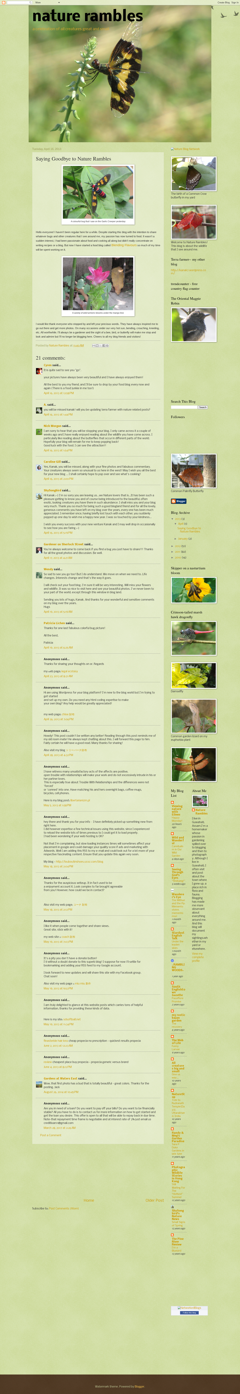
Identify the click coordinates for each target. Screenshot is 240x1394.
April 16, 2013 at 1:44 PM (58, 414)
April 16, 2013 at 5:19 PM (58, 533)
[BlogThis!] (97, 345)
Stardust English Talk (178, 936)
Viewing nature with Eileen (177, 810)
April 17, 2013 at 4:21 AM (58, 558)
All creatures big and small (178, 1067)
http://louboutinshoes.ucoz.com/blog (79, 861)
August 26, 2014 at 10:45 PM (61, 1092)
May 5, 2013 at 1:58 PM (57, 805)
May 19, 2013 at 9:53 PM (58, 988)
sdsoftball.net (72, 1019)
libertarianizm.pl (80, 800)
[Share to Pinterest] (107, 345)
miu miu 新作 (83, 983)
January (183, 539)
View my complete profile (198, 958)
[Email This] (94, 345)
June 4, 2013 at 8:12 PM (58, 1067)
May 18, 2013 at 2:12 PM (58, 909)
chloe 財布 (68, 714)
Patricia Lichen (54, 623)
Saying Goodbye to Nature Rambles (189, 530)
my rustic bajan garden (178, 1018)
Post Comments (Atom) (64, 1208)
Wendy (48, 569)
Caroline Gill (52, 462)
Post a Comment (50, 1135)
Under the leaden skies (177, 944)
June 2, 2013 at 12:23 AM (58, 1046)
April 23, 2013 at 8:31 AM (58, 676)
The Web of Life (177, 1042)
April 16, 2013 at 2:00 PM (58, 479)
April (181, 524)
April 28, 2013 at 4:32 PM (58, 755)
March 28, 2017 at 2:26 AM (60, 1128)
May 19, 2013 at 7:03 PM (58, 942)
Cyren (48, 365)
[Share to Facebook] (104, 345)
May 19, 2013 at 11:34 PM (58, 1024)
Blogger (139, 1386)
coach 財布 (68, 937)
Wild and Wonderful (178, 840)
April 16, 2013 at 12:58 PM (59, 393)
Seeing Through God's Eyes (177, 873)
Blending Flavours (124, 245)
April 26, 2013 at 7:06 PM (58, 719)
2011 (178, 552)
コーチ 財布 (80, 905)
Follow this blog (189, 1313)
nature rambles (87, 17)
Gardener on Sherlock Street (64, 544)
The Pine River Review (178, 1242)
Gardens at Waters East (60, 1078)
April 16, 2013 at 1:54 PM (58, 450)
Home (89, 1201)
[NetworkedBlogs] (189, 1308)
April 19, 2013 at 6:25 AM (58, 647)
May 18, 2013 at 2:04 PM (58, 866)
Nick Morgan (52, 426)
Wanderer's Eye (178, 896)
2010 (178, 557)
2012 (178, 546)
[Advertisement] (98, 1171)
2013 (178, 519)
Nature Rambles (202, 812)
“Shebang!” (178, 881)
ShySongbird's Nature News (178, 1215)
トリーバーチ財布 (76, 750)
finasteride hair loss (56, 1041)
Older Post (155, 1201)
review (48, 1062)
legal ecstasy (69, 671)
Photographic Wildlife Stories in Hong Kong (178, 1174)
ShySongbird (52, 490)
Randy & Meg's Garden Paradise (178, 1137)
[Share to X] (100, 345)
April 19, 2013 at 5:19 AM (58, 612)
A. (45, 405)
